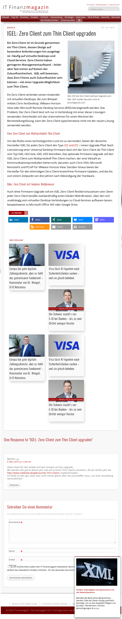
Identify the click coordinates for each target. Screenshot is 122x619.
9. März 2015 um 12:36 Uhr (19, 461)
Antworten (14, 485)
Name (16, 551)
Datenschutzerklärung (55, 603)
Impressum (114, 4)
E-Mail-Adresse (16, 562)
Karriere (116, 17)
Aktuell (5, 17)
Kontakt (90, 4)
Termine (24, 17)
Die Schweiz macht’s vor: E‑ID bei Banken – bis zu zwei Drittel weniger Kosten (65, 318)
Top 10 (14, 17)
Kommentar (16, 522)
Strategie (69, 17)
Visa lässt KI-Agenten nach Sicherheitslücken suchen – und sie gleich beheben (64, 273)
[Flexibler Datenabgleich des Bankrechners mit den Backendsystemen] (96, 572)
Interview (80, 17)
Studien (34, 17)
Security (105, 17)
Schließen (119, 559)
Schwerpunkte (68, 20)
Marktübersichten (49, 20)
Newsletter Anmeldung (24, 603)
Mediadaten (101, 4)
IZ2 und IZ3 (71, 145)
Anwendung (56, 17)
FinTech (44, 17)
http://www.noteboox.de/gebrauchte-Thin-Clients (33, 472)
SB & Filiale (93, 17)
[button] (79, 20)
